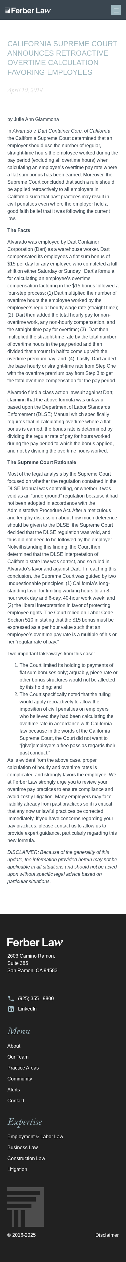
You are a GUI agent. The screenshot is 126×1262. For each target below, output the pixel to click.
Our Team (17, 1056)
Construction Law (26, 1158)
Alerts (13, 1089)
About (13, 1046)
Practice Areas (23, 1067)
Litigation (17, 1169)
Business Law (22, 1147)
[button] (116, 10)
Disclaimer (107, 1235)
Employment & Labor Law (35, 1136)
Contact (15, 1100)
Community (19, 1078)
